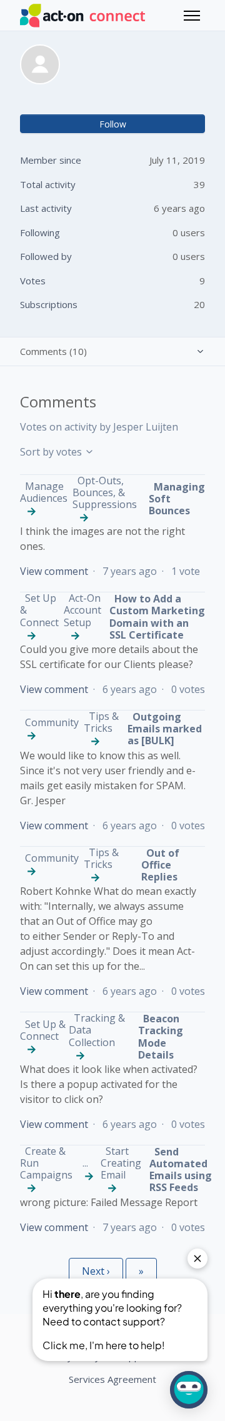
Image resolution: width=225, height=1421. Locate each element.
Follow (112, 124)
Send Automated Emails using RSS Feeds (180, 1170)
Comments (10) (53, 351)
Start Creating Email (121, 1163)
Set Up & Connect (43, 1030)
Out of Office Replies (160, 865)
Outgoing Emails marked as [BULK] (165, 728)
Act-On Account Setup (82, 610)
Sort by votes (52, 452)
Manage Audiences (44, 492)
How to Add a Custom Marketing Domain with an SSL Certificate (157, 617)
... (85, 1163)
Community (52, 722)
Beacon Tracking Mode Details (160, 1037)
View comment (54, 571)
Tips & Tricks (101, 722)
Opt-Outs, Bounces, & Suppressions (104, 492)
